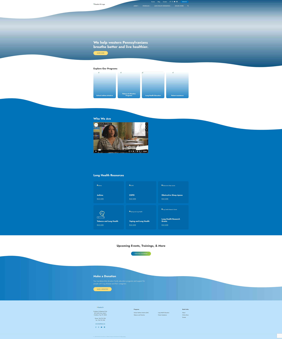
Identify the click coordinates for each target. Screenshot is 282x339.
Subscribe (141, 186)
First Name (123, 164)
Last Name (123, 171)
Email (121, 156)
